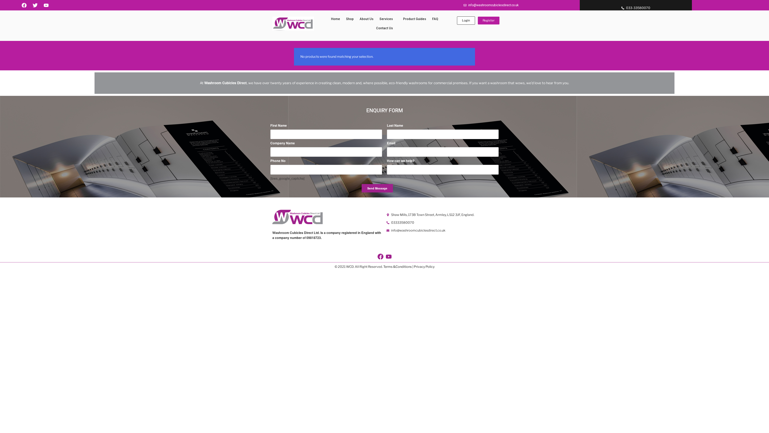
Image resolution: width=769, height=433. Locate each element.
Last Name (395, 125)
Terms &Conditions (397, 267)
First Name (278, 125)
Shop (350, 19)
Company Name (282, 143)
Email (391, 143)
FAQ (435, 19)
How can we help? (401, 160)
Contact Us (384, 28)
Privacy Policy (424, 267)
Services (386, 19)
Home (335, 19)
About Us (366, 19)
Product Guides (414, 19)
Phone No (278, 160)
